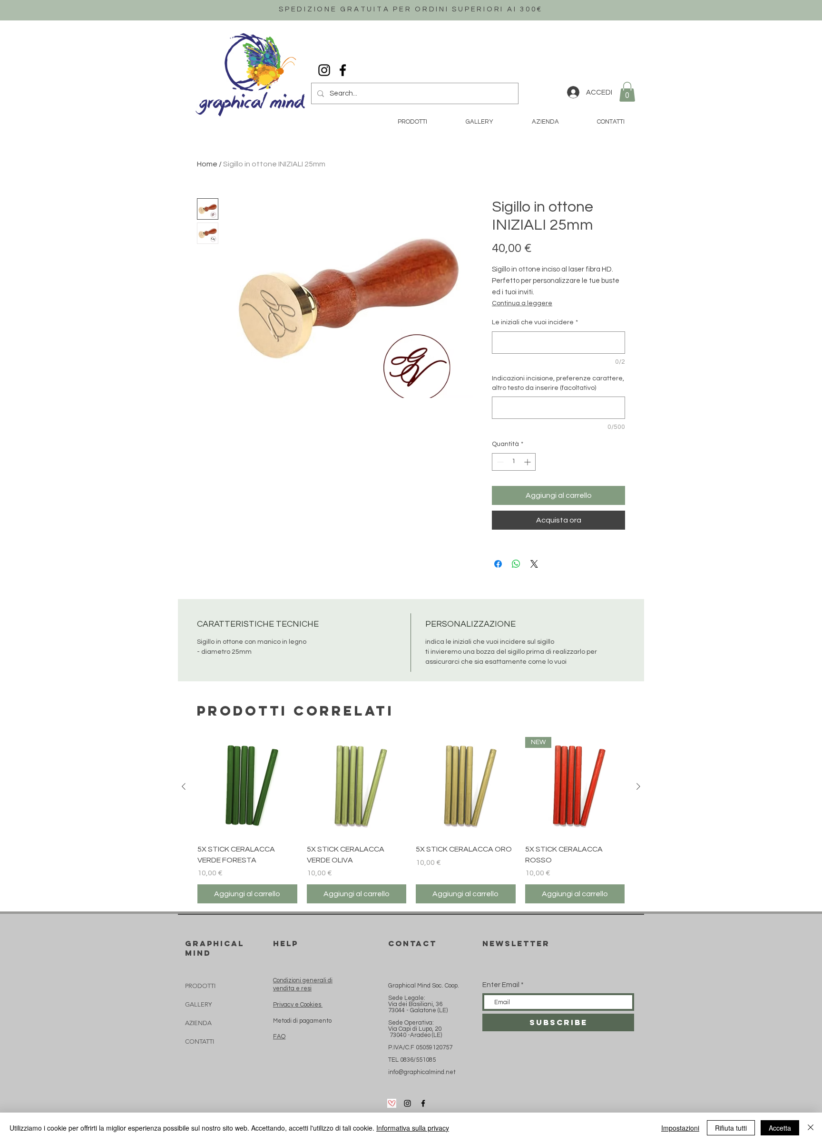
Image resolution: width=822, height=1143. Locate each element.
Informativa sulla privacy (412, 1128)
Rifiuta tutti (731, 1128)
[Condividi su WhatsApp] (516, 564)
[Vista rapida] (247, 787)
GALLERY (198, 1004)
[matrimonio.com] (391, 1103)
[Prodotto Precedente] (183, 786)
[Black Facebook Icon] (343, 70)
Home (207, 164)
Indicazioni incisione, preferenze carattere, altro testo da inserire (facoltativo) (558, 383)
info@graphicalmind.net (422, 1072)
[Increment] (528, 462)
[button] (627, 92)
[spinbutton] (513, 462)
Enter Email (500, 984)
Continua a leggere (522, 303)
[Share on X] (534, 564)
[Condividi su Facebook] (498, 564)
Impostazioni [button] (680, 1128)
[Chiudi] (810, 1127)
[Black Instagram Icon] (324, 70)
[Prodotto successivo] (638, 786)
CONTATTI (199, 1041)
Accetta (780, 1128)
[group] (411, 820)
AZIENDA (198, 1023)
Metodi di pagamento (302, 1020)
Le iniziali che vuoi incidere (535, 322)
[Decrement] (499, 462)
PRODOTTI (200, 985)
